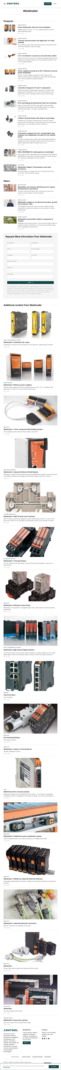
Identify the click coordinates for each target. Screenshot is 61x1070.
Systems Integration (9, 514)
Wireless (6, 692)
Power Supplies (22, 25)
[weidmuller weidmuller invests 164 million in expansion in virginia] (10, 220)
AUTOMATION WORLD (37, 1056)
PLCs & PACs (7, 1006)
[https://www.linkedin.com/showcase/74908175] (44, 1038)
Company (10, 255)
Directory (6, 427)
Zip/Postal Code (11, 261)
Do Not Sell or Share (19, 1062)
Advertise (11, 1062)
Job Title (34, 255)
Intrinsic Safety (8, 1018)
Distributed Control (9, 558)
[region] (30, 1066)
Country (10, 267)
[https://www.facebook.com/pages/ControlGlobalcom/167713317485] (42, 1038)
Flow (5, 789)
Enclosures (21, 165)
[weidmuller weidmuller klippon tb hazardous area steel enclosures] (10, 168)
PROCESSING (47, 1056)
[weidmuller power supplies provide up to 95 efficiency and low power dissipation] (10, 71)
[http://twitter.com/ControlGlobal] (46, 1038)
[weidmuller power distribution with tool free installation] (10, 28)
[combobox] (30, 270)
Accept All (53, 1066)
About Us (6, 1062)
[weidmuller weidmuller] (30, 947)
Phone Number (35, 249)
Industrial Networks (9, 469)
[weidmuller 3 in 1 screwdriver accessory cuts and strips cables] (10, 56)
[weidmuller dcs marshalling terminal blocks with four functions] (10, 103)
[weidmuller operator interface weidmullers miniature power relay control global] (30, 586)
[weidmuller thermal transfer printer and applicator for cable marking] (10, 41)
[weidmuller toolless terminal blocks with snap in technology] (10, 119)
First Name (10, 243)
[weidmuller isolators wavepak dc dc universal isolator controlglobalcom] (30, 773)
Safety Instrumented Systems (12, 340)
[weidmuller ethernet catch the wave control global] (30, 676)
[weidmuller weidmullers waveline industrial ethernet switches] (30, 860)
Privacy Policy (27, 1062)
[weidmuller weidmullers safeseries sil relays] (30, 323)
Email (9, 249)
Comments (10, 274)
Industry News (22, 184)
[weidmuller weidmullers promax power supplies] (30, 366)
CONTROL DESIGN (26, 1056)
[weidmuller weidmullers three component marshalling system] (30, 410)
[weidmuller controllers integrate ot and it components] (10, 88)
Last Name (34, 243)
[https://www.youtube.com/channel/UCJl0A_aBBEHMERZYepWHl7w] (48, 1038)
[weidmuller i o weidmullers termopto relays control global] (30, 542)
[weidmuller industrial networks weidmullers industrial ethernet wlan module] (30, 453)
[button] (5, 4)
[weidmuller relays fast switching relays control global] (30, 719)
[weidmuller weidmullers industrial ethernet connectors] (30, 904)
